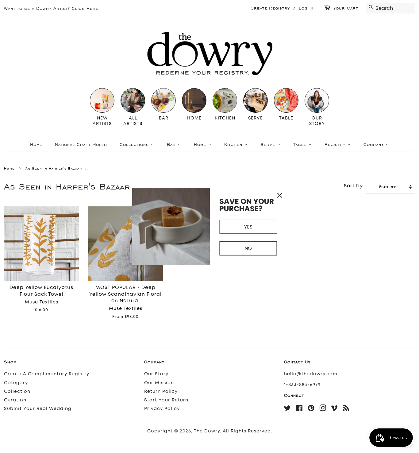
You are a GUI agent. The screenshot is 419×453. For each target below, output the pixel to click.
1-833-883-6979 (302, 385)
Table (300, 144)
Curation (15, 400)
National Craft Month (81, 144)
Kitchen (234, 144)
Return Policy (161, 391)
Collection (17, 391)
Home (36, 144)
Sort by (353, 186)
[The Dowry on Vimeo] (334, 409)
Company (374, 144)
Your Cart (345, 8)
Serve (268, 144)
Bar (172, 144)
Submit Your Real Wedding (37, 409)
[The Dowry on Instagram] (322, 409)
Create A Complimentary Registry (46, 374)
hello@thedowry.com (310, 374)
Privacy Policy (162, 409)
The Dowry (207, 431)
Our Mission (159, 383)
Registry (336, 144)
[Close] (279, 195)
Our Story (156, 374)
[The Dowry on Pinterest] (311, 409)
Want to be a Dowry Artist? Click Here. (52, 8)
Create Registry (270, 8)
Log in (306, 8)
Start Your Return (166, 400)
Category (16, 383)
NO (248, 248)
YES (248, 226)
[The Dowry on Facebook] (299, 409)
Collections (135, 144)
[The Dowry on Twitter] (287, 409)
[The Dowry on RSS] (346, 409)
